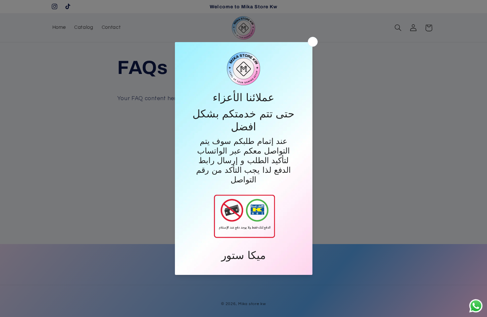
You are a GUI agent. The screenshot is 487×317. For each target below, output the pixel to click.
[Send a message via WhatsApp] (476, 306)
